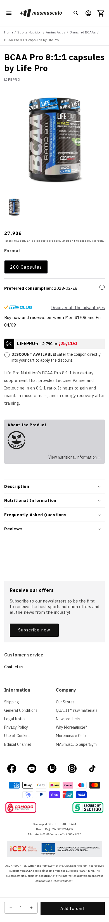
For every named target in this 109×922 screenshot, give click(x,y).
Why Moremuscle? (71, 727)
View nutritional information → (74, 457)
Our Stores (65, 701)
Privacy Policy (16, 727)
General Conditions (20, 710)
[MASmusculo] (40, 13)
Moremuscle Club (71, 735)
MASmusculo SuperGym (76, 744)
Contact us (13, 666)
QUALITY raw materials (77, 710)
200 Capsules (26, 267)
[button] (76, 13)
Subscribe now (34, 630)
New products (68, 718)
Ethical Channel (17, 744)
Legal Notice (15, 718)
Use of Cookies (17, 735)
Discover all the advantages (78, 307)
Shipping (11, 701)
